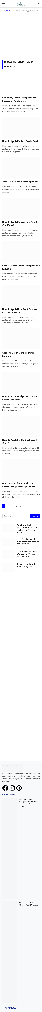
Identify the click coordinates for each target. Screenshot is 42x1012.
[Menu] (3, 4)
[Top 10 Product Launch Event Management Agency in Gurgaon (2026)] (8, 542)
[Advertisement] (21, 38)
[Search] (38, 4)
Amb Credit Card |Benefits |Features (21, 181)
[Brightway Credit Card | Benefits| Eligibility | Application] (21, 83)
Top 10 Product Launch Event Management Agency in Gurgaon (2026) (28, 541)
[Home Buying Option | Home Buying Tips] (8, 567)
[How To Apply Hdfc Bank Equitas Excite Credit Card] (21, 295)
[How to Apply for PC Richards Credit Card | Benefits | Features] (21, 469)
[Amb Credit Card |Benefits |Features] (21, 167)
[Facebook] (5, 788)
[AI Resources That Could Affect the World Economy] (9, 952)
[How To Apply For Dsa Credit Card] (21, 127)
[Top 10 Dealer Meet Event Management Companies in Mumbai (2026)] (8, 554)
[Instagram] (12, 788)
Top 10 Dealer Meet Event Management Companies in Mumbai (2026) (28, 554)
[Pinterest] (19, 788)
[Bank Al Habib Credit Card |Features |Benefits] (21, 251)
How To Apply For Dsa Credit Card (20, 141)
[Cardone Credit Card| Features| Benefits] (21, 338)
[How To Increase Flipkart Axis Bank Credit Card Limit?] (21, 382)
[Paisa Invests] (21, 4)
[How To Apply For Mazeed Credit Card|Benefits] (21, 208)
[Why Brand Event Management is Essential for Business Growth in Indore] (8, 528)
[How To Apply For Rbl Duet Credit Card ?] (21, 426)
